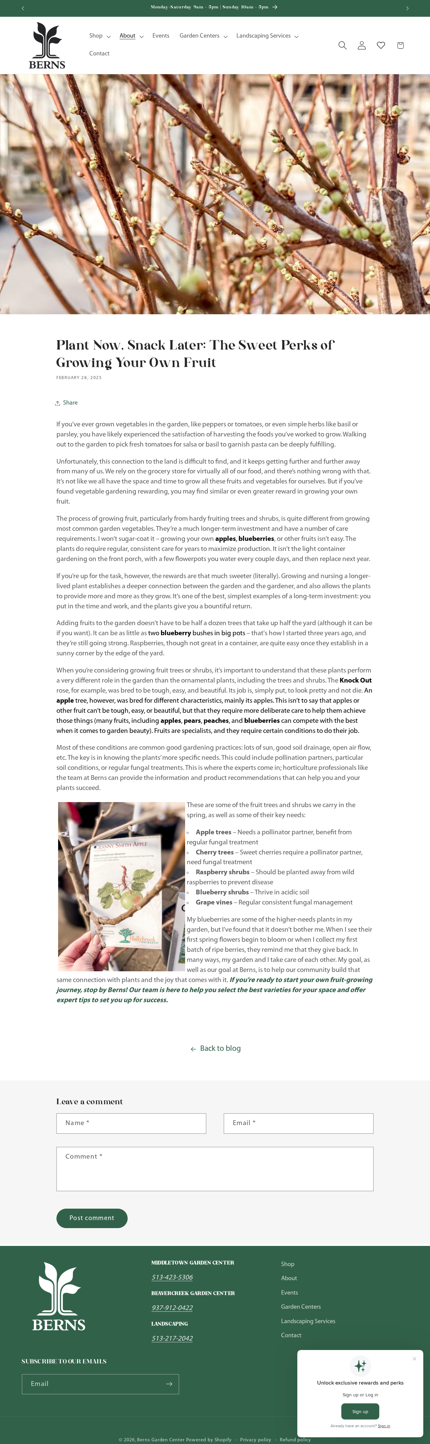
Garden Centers (301, 1307)
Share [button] (70, 403)
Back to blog (220, 1049)
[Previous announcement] (22, 8)
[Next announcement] (407, 8)
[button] (99, 37)
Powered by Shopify (209, 1439)
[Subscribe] (169, 1384)
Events (289, 1293)
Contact (291, 1336)
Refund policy (295, 1439)
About (289, 1279)
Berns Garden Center (160, 1439)
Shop (287, 1264)
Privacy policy (256, 1439)
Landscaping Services (308, 1321)
